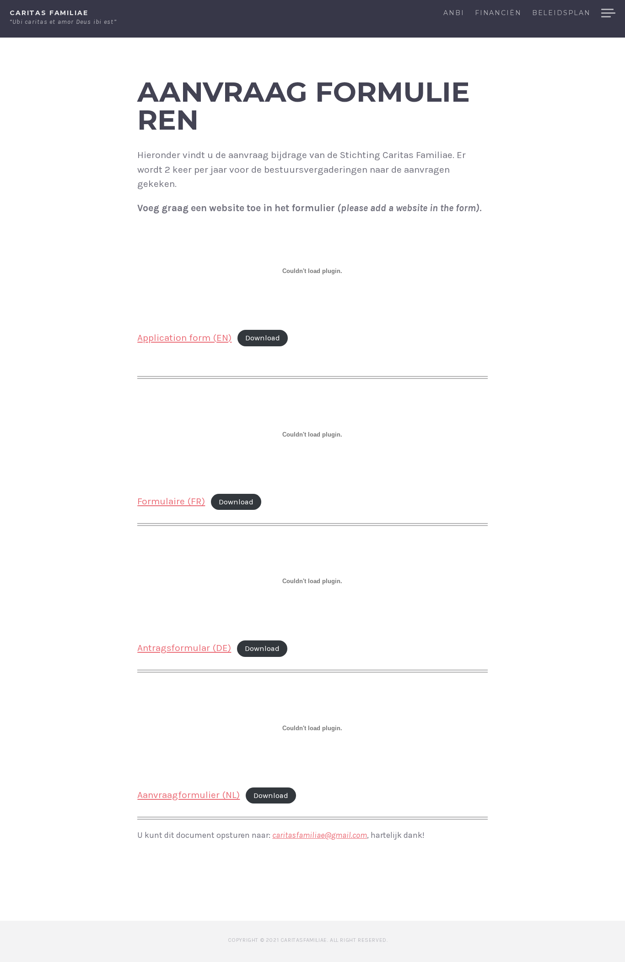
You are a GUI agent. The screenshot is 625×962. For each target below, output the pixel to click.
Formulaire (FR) (171, 501)
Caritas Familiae (49, 13)
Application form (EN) (184, 337)
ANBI (453, 13)
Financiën (498, 13)
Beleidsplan (561, 13)
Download (262, 338)
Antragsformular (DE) (184, 647)
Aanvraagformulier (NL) (188, 794)
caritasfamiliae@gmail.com (319, 835)
